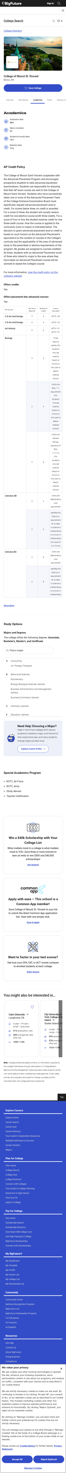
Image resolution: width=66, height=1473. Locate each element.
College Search (13, 21)
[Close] (61, 1368)
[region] (33, 687)
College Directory (13, 30)
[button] (5, 1028)
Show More (9, 605)
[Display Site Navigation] (63, 10)
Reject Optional (49, 1459)
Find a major (16, 650)
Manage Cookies (33, 1468)
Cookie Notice (27, 1446)
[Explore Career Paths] (33, 738)
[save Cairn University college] (32, 1007)
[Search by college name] (53, 21)
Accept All (17, 1459)
